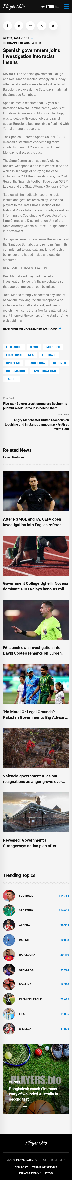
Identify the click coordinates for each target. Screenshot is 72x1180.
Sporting (13, 363)
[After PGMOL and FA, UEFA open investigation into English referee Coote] (36, 491)
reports (59, 363)
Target (11, 379)
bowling (25, 984)
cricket (14, 1082)
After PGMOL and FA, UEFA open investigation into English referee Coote (32, 525)
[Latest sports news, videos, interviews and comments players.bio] (14, 6)
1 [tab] (11, 1106)
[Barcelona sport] (9, 954)
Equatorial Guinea (20, 355)
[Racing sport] (9, 939)
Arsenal (25, 925)
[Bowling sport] (9, 984)
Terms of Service (44, 1167)
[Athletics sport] (9, 969)
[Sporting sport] (9, 910)
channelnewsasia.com (24, 43)
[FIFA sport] (9, 1013)
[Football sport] (9, 895)
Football (49, 355)
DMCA (49, 1172)
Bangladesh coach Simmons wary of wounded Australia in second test (33, 1094)
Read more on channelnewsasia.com (30, 328)
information (15, 371)
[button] (7, 25)
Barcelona (37, 363)
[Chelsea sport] (9, 1028)
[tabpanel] (36, 1079)
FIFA (22, 1014)
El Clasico (14, 347)
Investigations (44, 371)
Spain (34, 347)
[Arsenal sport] (9, 925)
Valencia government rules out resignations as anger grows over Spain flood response (32, 782)
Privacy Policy (30, 1172)
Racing (24, 940)
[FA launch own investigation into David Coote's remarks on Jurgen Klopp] (36, 620)
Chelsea (25, 1028)
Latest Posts (11, 457)
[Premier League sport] (9, 999)
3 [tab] (25, 1106)
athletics (26, 969)
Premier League (30, 999)
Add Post (21, 1167)
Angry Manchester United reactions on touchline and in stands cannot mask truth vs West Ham (37, 424)
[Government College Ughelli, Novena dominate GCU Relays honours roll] (36, 556)
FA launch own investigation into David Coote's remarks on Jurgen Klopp (32, 653)
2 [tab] (18, 1106)
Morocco (53, 347)
